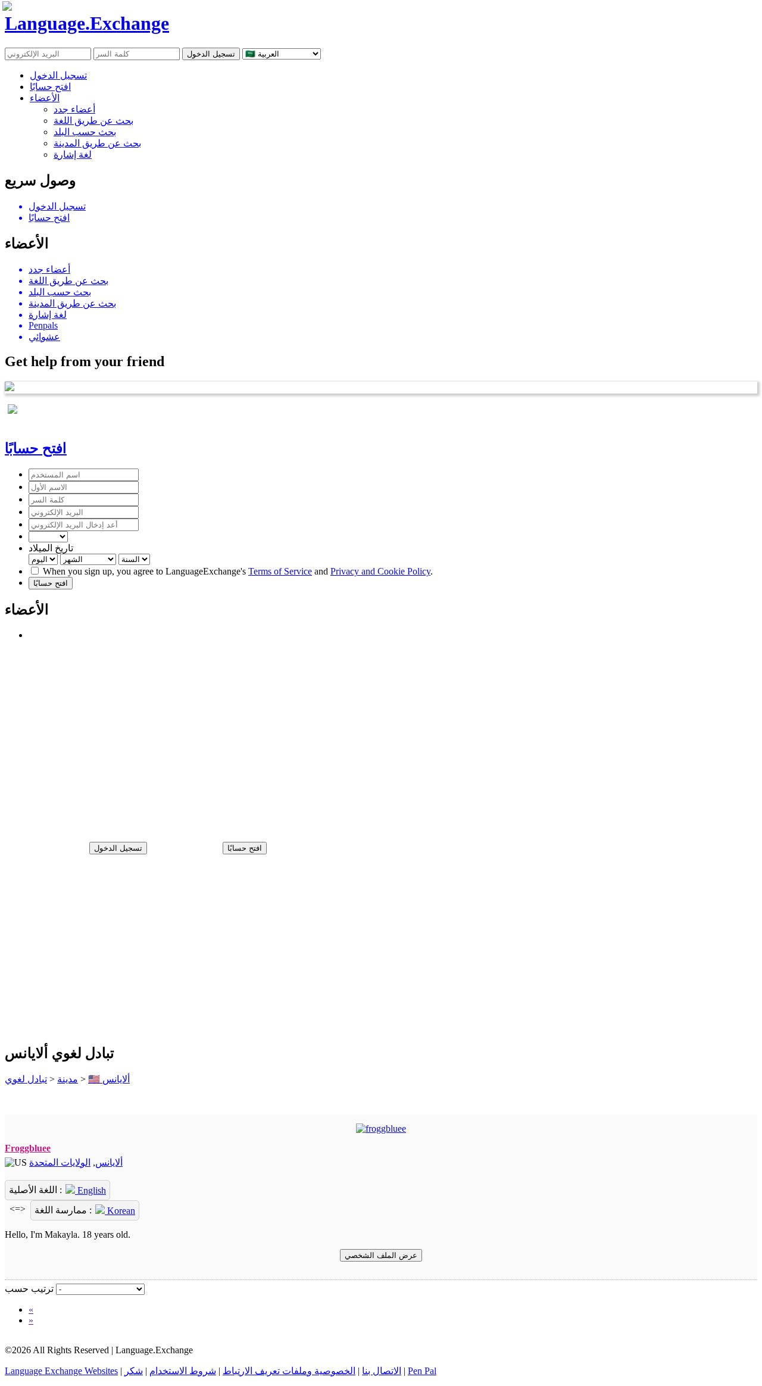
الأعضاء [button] (45, 98)
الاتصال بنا (381, 1371)
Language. (87, 23)
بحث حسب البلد (85, 132)
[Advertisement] (362, 736)
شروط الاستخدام (182, 1371)
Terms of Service (280, 571)
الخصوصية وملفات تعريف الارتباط (289, 1371)
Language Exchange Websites (61, 1371)
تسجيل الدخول (58, 75)
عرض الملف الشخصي (381, 1255)
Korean (120, 1211)
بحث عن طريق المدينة (97, 143)
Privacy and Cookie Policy (380, 571)
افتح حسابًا (50, 87)
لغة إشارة (73, 154)
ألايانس (109, 1162)
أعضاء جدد (74, 109)
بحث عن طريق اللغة (93, 121)
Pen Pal (422, 1371)
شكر (133, 1371)
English (90, 1190)
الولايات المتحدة (59, 1162)
